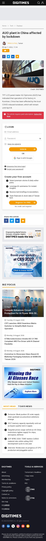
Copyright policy (7, 491)
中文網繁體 (5, 505)
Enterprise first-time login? (16, 166)
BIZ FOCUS (8, 284)
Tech (11, 26)
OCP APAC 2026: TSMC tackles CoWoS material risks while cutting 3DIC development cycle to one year (23, 441)
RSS (26, 483)
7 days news (29, 476)
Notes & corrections (9, 498)
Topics (27, 479)
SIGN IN (23, 149)
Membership (6, 479)
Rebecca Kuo (12, 43)
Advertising (6, 476)
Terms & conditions (9, 483)
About (4, 472)
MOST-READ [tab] (9, 406)
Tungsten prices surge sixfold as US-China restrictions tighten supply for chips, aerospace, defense (24, 432)
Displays (19, 26)
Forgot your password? (15, 169)
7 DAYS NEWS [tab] (25, 406)
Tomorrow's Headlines (33, 472)
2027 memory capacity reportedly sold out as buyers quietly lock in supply (24, 424)
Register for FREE (23, 202)
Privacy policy (6, 487)
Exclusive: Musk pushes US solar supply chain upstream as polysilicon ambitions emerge (23, 416)
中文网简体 (5, 509)
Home (4, 26)
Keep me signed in (14, 144)
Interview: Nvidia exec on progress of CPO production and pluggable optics (24, 449)
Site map (5, 502)
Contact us (5, 494)
